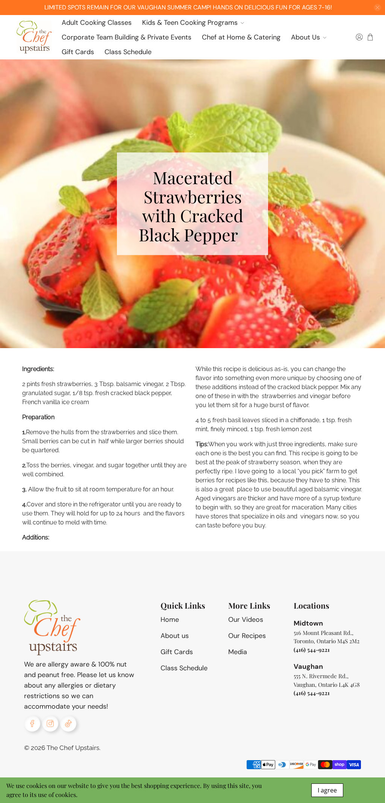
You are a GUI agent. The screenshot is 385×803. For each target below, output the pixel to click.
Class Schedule (128, 51)
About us (175, 635)
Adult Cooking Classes (97, 22)
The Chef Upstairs (73, 747)
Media (237, 651)
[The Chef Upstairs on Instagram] (50, 723)
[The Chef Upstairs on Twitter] (68, 723)
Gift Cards (78, 51)
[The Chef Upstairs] (33, 37)
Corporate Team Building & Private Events (126, 37)
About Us (305, 37)
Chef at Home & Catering (241, 37)
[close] (377, 7)
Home (170, 619)
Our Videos (245, 619)
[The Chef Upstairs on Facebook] (32, 723)
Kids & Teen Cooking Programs (190, 22)
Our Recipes (247, 635)
